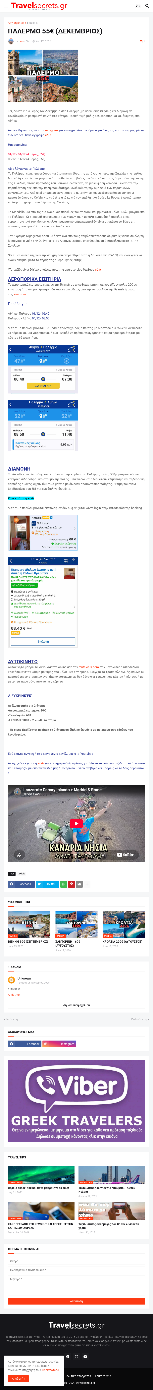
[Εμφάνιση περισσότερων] (87, 884)
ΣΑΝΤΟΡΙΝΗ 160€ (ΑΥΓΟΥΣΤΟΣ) (67, 943)
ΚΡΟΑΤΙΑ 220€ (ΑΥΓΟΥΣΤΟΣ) (122, 941)
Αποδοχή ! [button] (18, 1378)
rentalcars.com (89, 667)
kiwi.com (20, 294)
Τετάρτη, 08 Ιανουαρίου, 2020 (34, 982)
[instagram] (76, 1356)
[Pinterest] (71, 884)
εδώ (48, 135)
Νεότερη (12, 1019)
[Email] (79, 884)
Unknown (24, 978)
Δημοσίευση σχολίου (76, 1005)
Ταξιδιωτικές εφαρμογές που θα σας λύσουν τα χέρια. (108, 1225)
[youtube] (85, 1356)
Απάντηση (14, 994)
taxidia (33, 22)
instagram (51, 130)
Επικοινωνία (103, 1376)
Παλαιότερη (139, 1019)
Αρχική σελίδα (17, 22)
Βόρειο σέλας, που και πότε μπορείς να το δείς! (38, 1187)
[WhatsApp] (63, 884)
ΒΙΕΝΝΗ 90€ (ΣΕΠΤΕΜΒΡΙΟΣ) (28, 941)
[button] (5, 6)
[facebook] (67, 1356)
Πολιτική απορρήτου (78, 1376)
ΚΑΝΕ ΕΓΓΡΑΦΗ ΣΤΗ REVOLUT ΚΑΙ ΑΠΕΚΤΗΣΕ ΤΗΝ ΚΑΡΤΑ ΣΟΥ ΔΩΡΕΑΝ (40, 1225)
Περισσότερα (50, 1370)
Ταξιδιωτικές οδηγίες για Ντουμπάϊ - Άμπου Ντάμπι (106, 1189)
